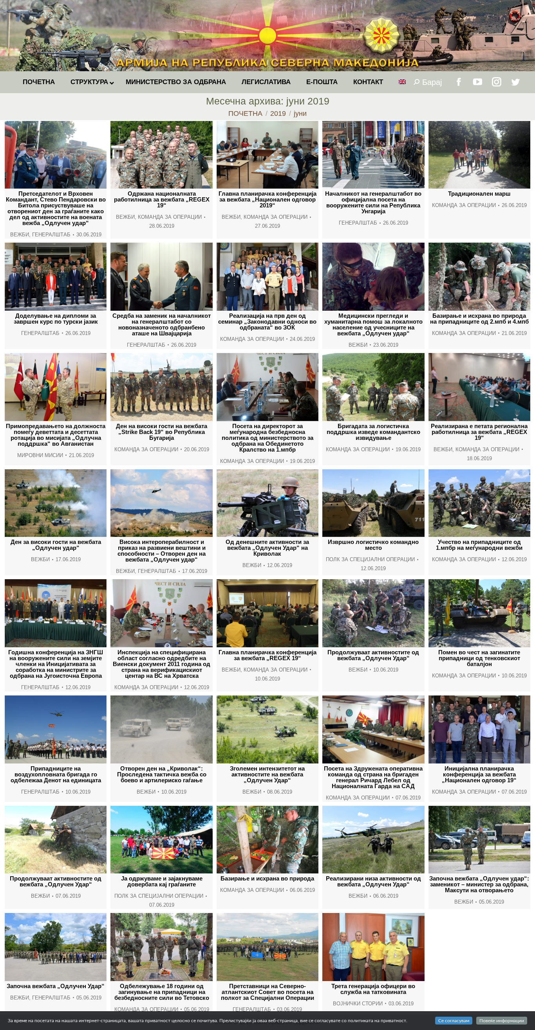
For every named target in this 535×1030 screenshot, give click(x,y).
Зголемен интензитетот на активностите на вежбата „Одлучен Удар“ (267, 774)
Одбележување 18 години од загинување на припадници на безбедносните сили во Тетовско (161, 992)
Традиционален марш (479, 193)
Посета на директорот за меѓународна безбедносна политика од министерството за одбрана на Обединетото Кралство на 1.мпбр (267, 438)
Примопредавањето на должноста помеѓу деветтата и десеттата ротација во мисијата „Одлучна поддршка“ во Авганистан (55, 435)
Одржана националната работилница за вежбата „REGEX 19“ (162, 199)
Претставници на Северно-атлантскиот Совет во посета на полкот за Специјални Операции (267, 992)
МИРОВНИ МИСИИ (40, 455)
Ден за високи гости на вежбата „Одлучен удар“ (56, 544)
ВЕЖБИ (19, 234)
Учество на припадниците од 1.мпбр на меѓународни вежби (479, 544)
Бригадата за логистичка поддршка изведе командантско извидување (373, 432)
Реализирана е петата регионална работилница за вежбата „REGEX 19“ (479, 432)
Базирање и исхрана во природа (267, 878)
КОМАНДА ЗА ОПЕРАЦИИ (170, 217)
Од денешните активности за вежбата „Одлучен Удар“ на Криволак (267, 547)
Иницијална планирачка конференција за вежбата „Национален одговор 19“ (479, 774)
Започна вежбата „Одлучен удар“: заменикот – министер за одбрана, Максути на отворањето (479, 884)
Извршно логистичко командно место (373, 544)
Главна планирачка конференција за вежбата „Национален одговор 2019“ (267, 199)
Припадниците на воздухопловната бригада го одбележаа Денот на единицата (56, 774)
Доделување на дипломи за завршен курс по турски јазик (56, 318)
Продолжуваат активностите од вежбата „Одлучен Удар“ (373, 655)
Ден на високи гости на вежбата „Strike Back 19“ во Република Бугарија (161, 432)
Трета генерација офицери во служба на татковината (373, 989)
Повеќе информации (501, 1020)
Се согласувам (453, 1020)
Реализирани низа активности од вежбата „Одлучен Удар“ (373, 881)
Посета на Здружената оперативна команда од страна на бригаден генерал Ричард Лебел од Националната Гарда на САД (373, 777)
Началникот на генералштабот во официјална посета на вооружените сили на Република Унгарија (373, 202)
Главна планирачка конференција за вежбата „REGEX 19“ (267, 655)
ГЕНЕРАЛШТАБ (51, 234)
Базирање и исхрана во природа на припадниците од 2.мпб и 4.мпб (479, 318)
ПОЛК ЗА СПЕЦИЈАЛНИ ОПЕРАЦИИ (370, 559)
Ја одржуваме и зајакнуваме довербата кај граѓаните (161, 881)
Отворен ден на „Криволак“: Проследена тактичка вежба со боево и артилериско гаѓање (161, 774)
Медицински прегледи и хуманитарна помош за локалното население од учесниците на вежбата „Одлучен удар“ (373, 324)
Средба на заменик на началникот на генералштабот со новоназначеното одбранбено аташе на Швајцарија (161, 324)
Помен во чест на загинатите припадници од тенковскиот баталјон (479, 658)
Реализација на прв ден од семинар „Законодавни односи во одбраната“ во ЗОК (267, 321)
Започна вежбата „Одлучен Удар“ (56, 986)
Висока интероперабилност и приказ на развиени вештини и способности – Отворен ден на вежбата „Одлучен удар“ (161, 550)
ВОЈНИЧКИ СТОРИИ (358, 1003)
